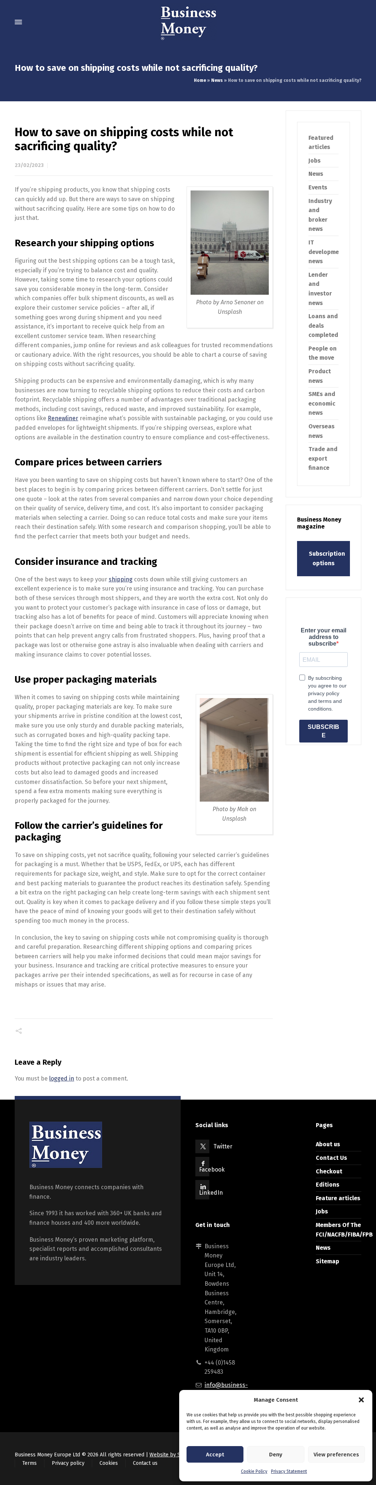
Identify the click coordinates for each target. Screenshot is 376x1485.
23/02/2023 (29, 165)
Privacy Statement (289, 1471)
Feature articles (338, 1198)
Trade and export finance (322, 458)
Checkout (329, 1171)
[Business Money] (188, 22)
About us (328, 1144)
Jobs (314, 160)
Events (317, 187)
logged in (61, 1078)
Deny (275, 1454)
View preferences (336, 1454)
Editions (327, 1184)
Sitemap (327, 1261)
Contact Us (331, 1157)
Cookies (109, 1463)
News (217, 80)
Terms (29, 1463)
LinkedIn (211, 1192)
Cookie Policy (254, 1471)
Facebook (212, 1169)
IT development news (326, 252)
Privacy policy (68, 1463)
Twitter (222, 1146)
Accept (215, 1454)
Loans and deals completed (323, 325)
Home (200, 80)
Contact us (145, 1463)
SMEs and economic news (321, 403)
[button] (361, 1400)
